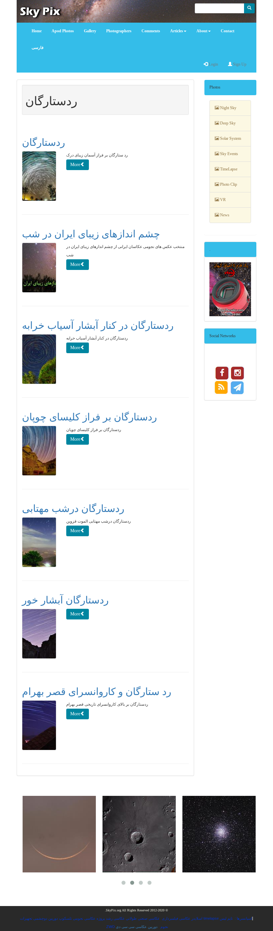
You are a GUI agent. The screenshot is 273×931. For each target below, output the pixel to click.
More (75, 164)
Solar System (230, 138)
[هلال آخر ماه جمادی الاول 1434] (56, 834)
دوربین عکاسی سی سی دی (136, 927)
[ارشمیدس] (136, 834)
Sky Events (228, 153)
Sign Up (239, 64)
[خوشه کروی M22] (216, 834)
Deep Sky (227, 123)
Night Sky (227, 108)
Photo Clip (228, 184)
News (224, 215)
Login (213, 64)
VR (222, 199)
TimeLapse (228, 169)
